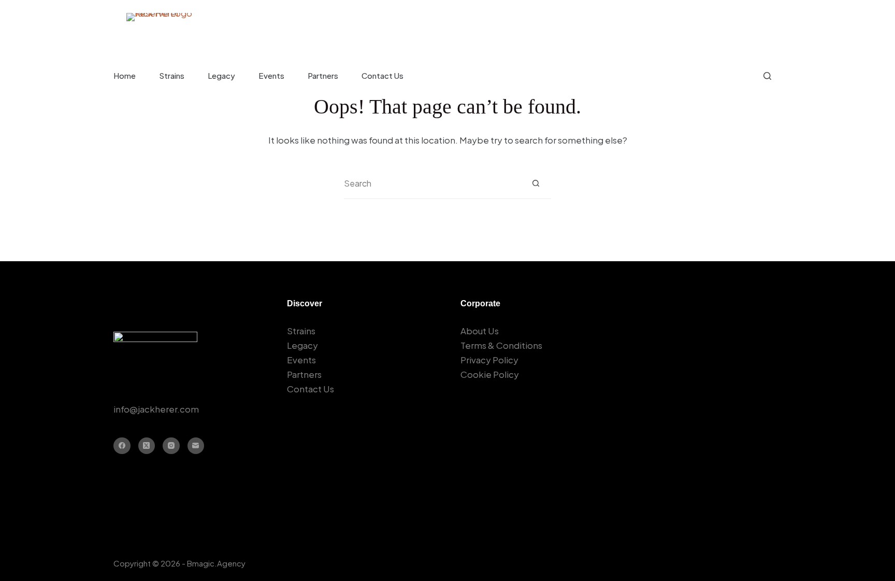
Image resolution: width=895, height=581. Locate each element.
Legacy (221, 75)
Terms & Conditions (501, 345)
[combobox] (432, 183)
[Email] (196, 446)
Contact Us (382, 75)
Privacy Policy (489, 359)
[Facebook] (122, 446)
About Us (479, 330)
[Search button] (536, 183)
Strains (171, 75)
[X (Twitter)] (146, 446)
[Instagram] (171, 446)
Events (271, 75)
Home (124, 75)
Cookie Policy (489, 374)
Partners (323, 75)
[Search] (767, 76)
